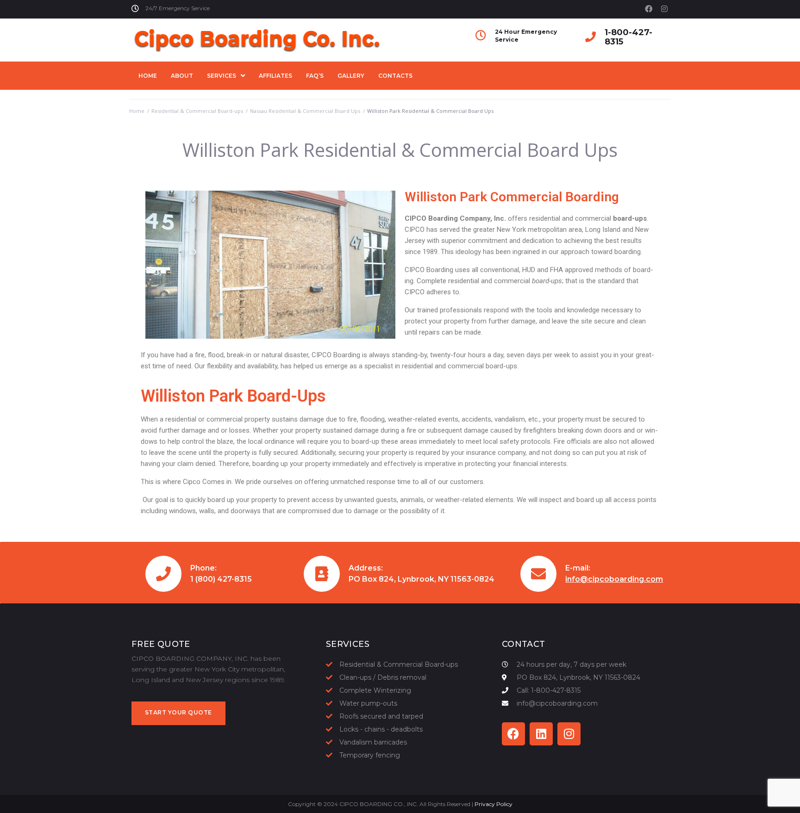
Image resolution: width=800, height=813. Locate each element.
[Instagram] (664, 9)
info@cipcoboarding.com (614, 579)
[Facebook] (648, 9)
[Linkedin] (541, 733)
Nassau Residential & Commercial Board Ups (305, 110)
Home (136, 110)
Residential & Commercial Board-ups (197, 110)
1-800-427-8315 (628, 37)
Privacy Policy (493, 804)
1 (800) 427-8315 (221, 579)
